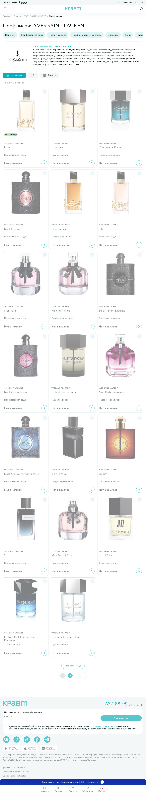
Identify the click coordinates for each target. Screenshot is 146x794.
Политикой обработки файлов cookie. (64, 772)
